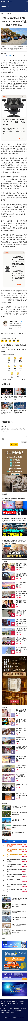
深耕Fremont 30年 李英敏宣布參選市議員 (21, 758)
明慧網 (2, 1012)
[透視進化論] (14, 704)
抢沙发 (24, 379)
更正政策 (9, 1001)
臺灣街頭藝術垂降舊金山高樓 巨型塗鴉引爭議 (21, 649)
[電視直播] (14, 995)
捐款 (18, 1003)
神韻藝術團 (23, 1008)
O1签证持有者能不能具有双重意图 (21, 748)
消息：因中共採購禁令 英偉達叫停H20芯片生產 (7, 398)
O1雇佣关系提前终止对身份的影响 (21, 766)
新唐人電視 (16, 1008)
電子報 (9, 1003)
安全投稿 (3, 1003)
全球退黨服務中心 (18, 1010)
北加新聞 (7, 13)
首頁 (2, 13)
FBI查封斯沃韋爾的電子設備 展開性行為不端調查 (21, 612)
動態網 (7, 1012)
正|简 (23, 55)
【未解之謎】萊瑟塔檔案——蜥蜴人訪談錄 (21, 721)
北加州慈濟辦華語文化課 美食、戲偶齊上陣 (21, 639)
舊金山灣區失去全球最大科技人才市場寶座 (21, 584)
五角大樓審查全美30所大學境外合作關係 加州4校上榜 (21, 621)
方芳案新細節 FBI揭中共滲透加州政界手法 (21, 602)
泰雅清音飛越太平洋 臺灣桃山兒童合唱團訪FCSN (21, 593)
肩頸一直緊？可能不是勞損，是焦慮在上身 (21, 730)
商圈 (14, 1003)
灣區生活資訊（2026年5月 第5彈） (21, 776)
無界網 (12, 1012)
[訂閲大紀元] (14, 947)
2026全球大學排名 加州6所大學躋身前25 (21, 739)
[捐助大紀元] (14, 979)
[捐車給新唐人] (14, 492)
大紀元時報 (3, 1010)
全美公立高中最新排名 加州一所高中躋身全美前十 (21, 565)
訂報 (2, 1005)
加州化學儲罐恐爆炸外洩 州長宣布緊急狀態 (21, 795)
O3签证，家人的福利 (21, 785)
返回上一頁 (14, 444)
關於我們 (3, 1001)
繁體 (27, 1)
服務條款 (15, 1001)
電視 (6, 1005)
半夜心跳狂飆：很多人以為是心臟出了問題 (21, 711)
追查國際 (9, 1008)
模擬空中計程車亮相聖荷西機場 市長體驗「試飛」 (21, 575)
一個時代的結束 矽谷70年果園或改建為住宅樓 (21, 630)
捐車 (22, 1003)
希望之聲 (10, 1010)
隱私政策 (22, 1001)
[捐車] (14, 970)
